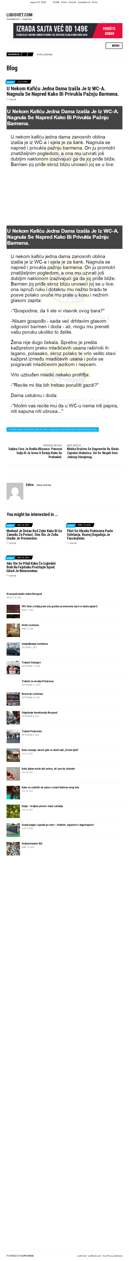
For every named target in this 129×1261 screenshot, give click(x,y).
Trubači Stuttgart (31, 662)
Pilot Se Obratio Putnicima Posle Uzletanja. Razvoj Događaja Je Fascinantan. (90, 534)
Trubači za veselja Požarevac (38, 681)
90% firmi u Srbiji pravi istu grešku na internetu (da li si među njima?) (59, 606)
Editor (13, 99)
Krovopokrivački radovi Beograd (24, 594)
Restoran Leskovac (32, 693)
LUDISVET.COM (20, 14)
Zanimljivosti (84, 2)
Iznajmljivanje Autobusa (50, 54)
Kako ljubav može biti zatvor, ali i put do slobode (48, 768)
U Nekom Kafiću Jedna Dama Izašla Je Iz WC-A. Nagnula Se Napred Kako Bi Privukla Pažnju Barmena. (52, 429)
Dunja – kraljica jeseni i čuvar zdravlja (42, 806)
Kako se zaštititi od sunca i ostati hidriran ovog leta (50, 787)
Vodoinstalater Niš (32, 843)
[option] (79, 54)
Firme (94, 2)
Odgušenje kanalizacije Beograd (39, 712)
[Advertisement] (64, 195)
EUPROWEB (27, 1255)
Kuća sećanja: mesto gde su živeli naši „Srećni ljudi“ (50, 750)
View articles (44, 484)
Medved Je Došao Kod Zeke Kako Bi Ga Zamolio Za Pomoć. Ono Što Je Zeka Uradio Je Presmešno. (34, 534)
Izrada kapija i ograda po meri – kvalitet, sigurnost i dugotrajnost (58, 824)
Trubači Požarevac (32, 731)
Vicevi (64, 2)
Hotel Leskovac (30, 625)
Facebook (61, 7)
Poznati (72, 2)
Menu (115, 45)
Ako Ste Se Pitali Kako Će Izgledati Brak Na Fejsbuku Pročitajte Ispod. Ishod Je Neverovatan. (31, 567)
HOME (56, 2)
